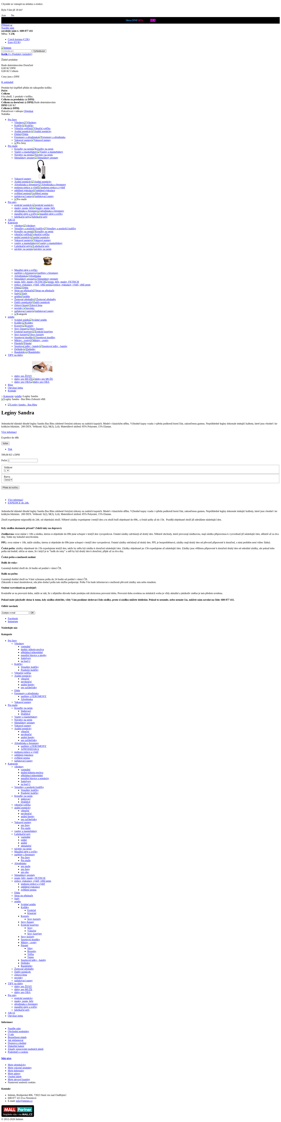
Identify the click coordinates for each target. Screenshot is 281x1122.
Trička (30, 954)
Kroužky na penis (23, 708)
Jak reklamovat (15, 1040)
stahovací (25, 798)
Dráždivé (25, 714)
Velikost (8, 467)
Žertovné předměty (24, 968)
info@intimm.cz (24, 1101)
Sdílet (5, 443)
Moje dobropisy (16, 1070)
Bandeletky (27, 966)
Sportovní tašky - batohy (33, 960)
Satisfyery (26, 658)
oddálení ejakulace (23, 755)
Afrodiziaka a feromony (26, 743)
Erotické (31, 910)
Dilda (17, 690)
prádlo (11, 317)
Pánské (24, 945)
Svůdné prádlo (28, 904)
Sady (17, 898)
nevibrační (26, 681)
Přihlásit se (6, 25)
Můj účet (6, 1058)
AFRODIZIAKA (30, 749)
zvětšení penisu (22, 757)
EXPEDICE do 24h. (18, 502)
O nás (11, 1034)
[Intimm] (6, 47)
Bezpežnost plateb (17, 1037)
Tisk (10, 449)
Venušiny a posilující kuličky (29, 787)
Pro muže (13, 146)
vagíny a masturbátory (25, 831)
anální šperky (27, 684)
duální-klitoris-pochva (32, 772)
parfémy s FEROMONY (34, 696)
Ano (4, 15)
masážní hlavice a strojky (34, 655)
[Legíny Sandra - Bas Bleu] (22, 404)
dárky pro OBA (22, 992)
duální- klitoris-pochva (32, 649)
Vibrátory (19, 643)
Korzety (25, 916)
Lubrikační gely (22, 834)
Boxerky (31, 951)
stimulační (26, 845)
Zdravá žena (20, 974)
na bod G (25, 661)
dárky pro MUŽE (23, 989)
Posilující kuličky (30, 670)
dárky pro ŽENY (23, 986)
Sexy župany (27, 922)
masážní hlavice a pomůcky (35, 778)
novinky (18, 977)
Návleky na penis (23, 719)
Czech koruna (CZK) (19, 39)
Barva (7, 476)
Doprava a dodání (17, 1043)
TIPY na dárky (15, 355)
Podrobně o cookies (18, 1052)
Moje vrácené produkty (20, 1067)
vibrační (25, 678)
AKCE (11, 219)
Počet (4, 460)
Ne (12, 15)
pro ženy (25, 825)
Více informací (9, 432)
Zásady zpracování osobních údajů (25, 1049)
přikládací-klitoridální (32, 652)
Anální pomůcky (23, 675)
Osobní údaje (14, 1076)
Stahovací (26, 711)
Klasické (31, 913)
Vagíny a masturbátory (25, 716)
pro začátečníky (29, 687)
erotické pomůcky (23, 998)
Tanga (30, 957)
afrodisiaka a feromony (26, 1004)
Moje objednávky (17, 1064)
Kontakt (12, 390)
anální (24, 842)
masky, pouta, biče (23, 1001)
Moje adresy (14, 1073)
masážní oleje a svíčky (25, 1007)
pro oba (25, 872)
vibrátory (19, 766)
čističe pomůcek (22, 971)
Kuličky (18, 664)
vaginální (25, 646)
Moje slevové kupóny (19, 1079)
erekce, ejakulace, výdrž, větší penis (32, 881)
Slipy (30, 948)
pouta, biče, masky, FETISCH (29, 878)
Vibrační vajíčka (22, 672)
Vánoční (31, 930)
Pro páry (12, 202)
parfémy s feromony (24, 854)
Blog (10, 384)
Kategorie (13, 222)
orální (24, 840)
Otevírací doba (15, 387)
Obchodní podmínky (18, 1031)
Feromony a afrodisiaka (26, 693)
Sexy (30, 927)
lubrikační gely (22, 1010)
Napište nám (7, 28)
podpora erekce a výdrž (26, 752)
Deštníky (25, 963)
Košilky (25, 907)
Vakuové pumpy (22, 702)
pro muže (25, 866)
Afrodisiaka (27, 699)
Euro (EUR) (14, 42)
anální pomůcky (22, 807)
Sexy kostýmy (34, 933)
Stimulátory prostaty (24, 722)
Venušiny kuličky (30, 667)
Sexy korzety (34, 919)
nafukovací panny (23, 760)
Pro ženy (12, 119)
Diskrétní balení (16, 1046)
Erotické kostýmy (30, 925)
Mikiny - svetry (29, 942)
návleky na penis (23, 848)
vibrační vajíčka (22, 804)
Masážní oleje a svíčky (26, 851)
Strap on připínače (23, 895)
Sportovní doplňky (30, 939)
